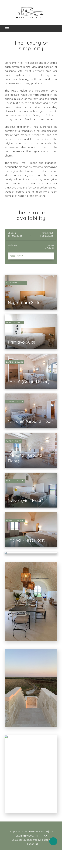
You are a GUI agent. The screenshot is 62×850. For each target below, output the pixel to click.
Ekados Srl (32, 843)
